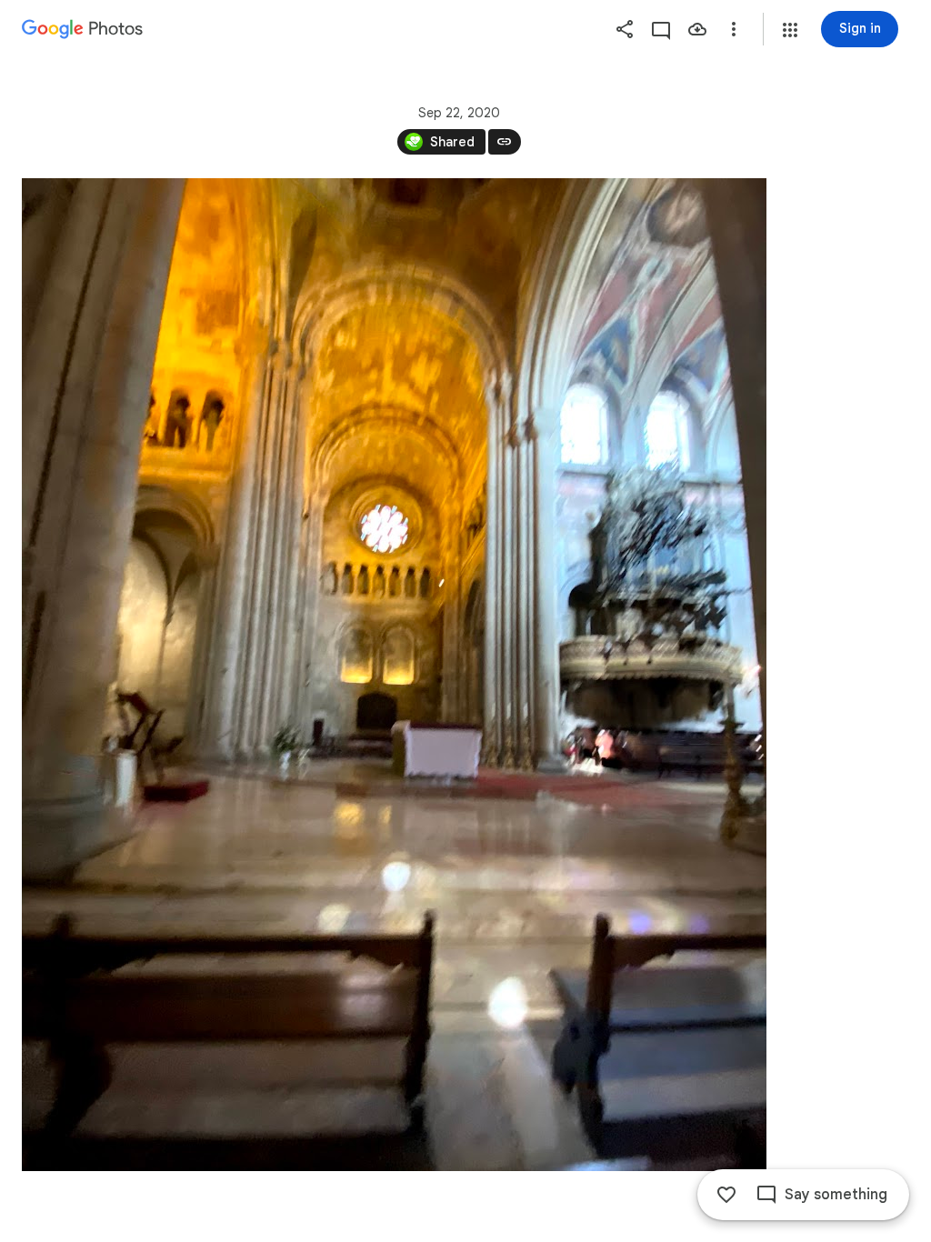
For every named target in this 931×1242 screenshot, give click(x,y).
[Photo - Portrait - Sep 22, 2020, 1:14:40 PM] (394, 674)
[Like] (726, 1195)
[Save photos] (697, 29)
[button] (790, 30)
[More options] (734, 29)
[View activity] (661, 29)
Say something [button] (836, 1195)
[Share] (624, 29)
